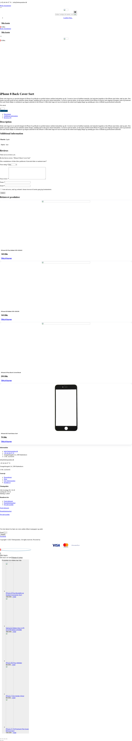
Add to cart (4, 111)
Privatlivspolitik (5, 514)
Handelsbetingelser (6, 511)
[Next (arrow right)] (2, 740)
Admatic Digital (45, 539)
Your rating (4, 164)
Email (2, 186)
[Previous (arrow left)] (1, 740)
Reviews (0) (7, 118)
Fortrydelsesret (4, 508)
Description (7, 114)
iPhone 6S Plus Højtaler (14, 663)
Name (2, 182)
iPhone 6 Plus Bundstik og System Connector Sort (15, 594)
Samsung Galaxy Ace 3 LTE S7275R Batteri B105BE (15, 629)
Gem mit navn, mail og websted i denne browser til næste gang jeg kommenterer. (27, 189)
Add (14, 597)
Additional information (11, 116)
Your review (4, 179)
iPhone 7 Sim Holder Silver (15, 696)
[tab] (68, 114)
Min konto (5, 23)
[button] (6, 258)
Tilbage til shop (17, 557)
